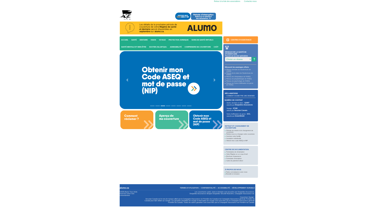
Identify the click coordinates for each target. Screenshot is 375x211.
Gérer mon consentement (127, 194)
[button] (127, 80)
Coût (216, 47)
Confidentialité (208, 188)
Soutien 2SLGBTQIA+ (158, 47)
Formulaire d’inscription (234, 158)
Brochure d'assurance (233, 156)
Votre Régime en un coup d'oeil (237, 154)
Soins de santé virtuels (202, 40)
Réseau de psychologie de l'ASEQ (238, 81)
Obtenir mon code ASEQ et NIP (237, 140)
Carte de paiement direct (234, 160)
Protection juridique (179, 40)
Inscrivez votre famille (233, 136)
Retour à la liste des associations (227, 1)
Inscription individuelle (233, 138)
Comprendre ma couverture (198, 47)
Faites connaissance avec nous (236, 172)
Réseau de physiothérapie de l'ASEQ (239, 79)
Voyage (162, 40)
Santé (134, 40)
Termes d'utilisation (189, 188)
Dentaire (144, 40)
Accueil (124, 40)
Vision (153, 40)
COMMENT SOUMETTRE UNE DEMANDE (240, 96)
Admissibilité (176, 47)
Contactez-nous (250, 1)
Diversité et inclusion (233, 174)
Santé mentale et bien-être (133, 47)
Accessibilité (224, 188)
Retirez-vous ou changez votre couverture (240, 134)
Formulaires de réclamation (235, 152)
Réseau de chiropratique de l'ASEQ (238, 76)
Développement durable (243, 188)
